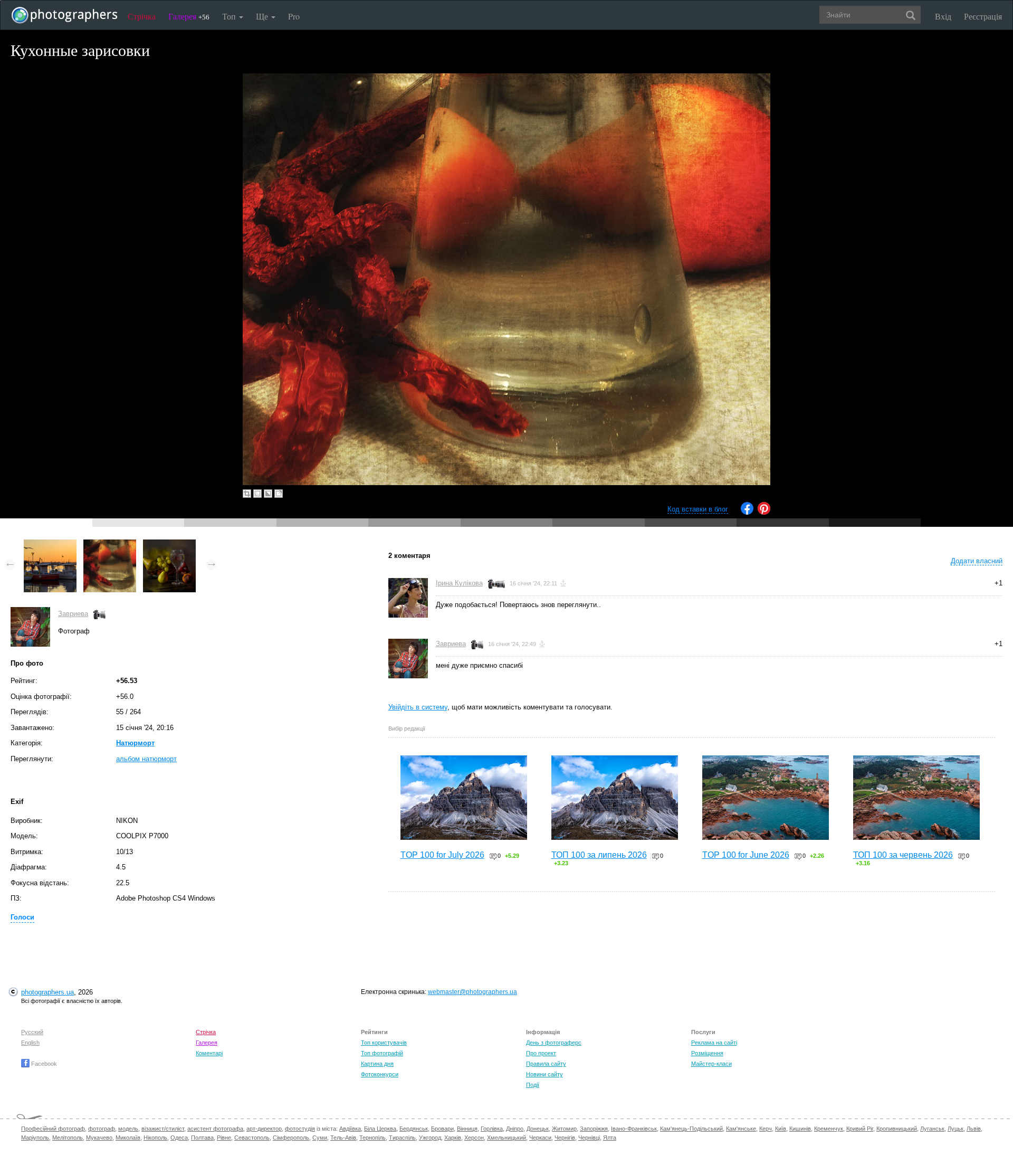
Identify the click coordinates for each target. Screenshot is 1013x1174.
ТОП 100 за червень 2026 (903, 854)
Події (532, 1085)
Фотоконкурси (379, 1074)
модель (128, 1128)
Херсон (474, 1137)
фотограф (101, 1128)
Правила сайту (546, 1064)
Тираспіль (402, 1137)
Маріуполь (35, 1137)
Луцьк (955, 1128)
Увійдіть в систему (417, 707)
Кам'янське (741, 1128)
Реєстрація (983, 16)
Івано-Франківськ (634, 1128)
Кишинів (800, 1128)
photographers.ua (47, 992)
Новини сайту (544, 1074)
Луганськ (932, 1128)
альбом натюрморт (146, 759)
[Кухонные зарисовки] (109, 544)
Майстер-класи (711, 1064)
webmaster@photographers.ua (472, 992)
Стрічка (142, 16)
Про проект (541, 1053)
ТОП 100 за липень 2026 (599, 854)
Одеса (179, 1137)
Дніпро (514, 1128)
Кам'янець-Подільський (691, 1128)
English (30, 1042)
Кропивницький (896, 1128)
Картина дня (377, 1064)
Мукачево (99, 1137)
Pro (294, 16)
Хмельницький (506, 1137)
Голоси (22, 917)
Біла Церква (380, 1128)
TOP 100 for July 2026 (442, 854)
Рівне (224, 1137)
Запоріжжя (594, 1128)
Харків (452, 1137)
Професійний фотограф (53, 1128)
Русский (32, 1032)
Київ (780, 1128)
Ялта (609, 1137)
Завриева (73, 614)
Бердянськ (413, 1128)
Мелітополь (67, 1137)
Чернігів (565, 1137)
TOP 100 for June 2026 (745, 854)
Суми (319, 1137)
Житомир (564, 1128)
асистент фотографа (215, 1128)
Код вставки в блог (697, 509)
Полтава (202, 1137)
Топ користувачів (384, 1042)
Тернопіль (372, 1137)
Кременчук (828, 1128)
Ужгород (430, 1137)
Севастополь (252, 1137)
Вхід (943, 16)
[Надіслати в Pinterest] (764, 512)
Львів (974, 1128)
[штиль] (50, 544)
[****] (169, 544)
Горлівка (492, 1128)
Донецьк (538, 1128)
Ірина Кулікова (459, 583)
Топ (230, 16)
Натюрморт (135, 743)
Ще (263, 16)
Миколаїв (128, 1137)
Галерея (188, 16)
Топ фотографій (382, 1053)
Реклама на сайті (714, 1042)
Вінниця (467, 1128)
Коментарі (209, 1053)
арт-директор (264, 1128)
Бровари (442, 1128)
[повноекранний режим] (278, 493)
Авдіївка (350, 1128)
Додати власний (976, 561)
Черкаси (540, 1137)
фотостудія (300, 1128)
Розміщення (707, 1053)
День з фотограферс (553, 1042)
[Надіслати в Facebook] (747, 512)
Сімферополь (291, 1137)
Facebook (43, 1064)
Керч (765, 1128)
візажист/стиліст (162, 1128)
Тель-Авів (343, 1137)
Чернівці (589, 1137)
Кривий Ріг (859, 1128)
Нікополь (155, 1137)
